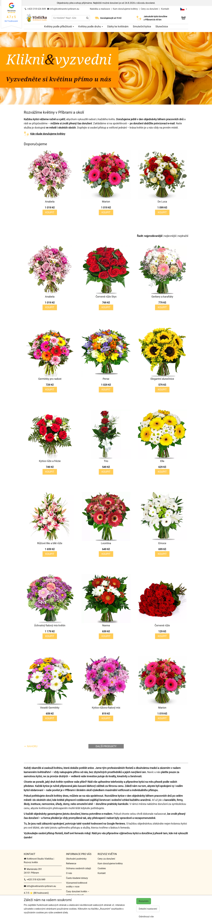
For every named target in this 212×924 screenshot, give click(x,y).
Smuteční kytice (142, 26)
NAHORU (31, 746)
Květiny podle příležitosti (58, 26)
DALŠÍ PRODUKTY (106, 746)
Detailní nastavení (148, 908)
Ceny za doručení (149, 8)
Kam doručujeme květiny (125, 8)
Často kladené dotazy (77, 878)
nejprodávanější (153, 235)
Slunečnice (161, 26)
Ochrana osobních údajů (78, 868)
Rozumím (144, 901)
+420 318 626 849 (36, 8)
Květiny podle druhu (90, 26)
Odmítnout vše (146, 916)
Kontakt (165, 8)
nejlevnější (170, 235)
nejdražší (183, 235)
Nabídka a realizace (100, 8)
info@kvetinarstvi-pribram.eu (64, 8)
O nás (69, 873)
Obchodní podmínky (76, 858)
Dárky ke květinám (117, 26)
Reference (71, 863)
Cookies (102, 868)
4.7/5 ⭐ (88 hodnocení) (36, 893)
